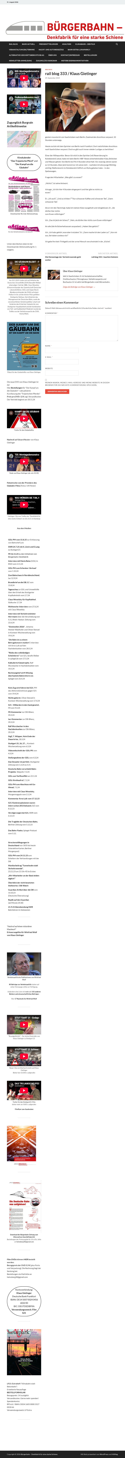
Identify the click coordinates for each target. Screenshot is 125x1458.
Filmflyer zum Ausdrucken (24, 1109)
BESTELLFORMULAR (16, 1392)
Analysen (66, 44)
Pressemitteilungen (48, 44)
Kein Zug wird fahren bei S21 (20, 688)
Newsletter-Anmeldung (20, 61)
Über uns (52, 55)
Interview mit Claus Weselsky (21, 791)
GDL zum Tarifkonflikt (17, 776)
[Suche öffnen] (117, 44)
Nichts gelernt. (14, 698)
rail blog (13, 44)
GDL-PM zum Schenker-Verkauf (22, 568)
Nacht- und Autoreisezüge (51, 50)
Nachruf (10, 439)
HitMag (115, 1454)
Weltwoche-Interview (18, 606)
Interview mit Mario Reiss (19, 561)
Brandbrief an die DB (17, 582)
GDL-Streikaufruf (16, 780)
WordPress (104, 1454)
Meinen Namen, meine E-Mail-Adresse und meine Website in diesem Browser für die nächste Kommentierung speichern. (77, 384)
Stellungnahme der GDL (18, 757)
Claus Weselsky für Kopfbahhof (22, 599)
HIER (26, 1259)
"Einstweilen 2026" (16, 626)
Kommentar (51, 313)
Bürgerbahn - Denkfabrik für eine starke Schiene (39, 1454)
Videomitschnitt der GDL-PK (20, 750)
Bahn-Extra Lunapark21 (79, 50)
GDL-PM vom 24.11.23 (18, 855)
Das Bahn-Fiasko (15, 830)
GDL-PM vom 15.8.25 (17, 539)
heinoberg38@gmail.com (25, 1242)
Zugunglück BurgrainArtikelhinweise (20, 124)
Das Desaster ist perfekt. (19, 762)
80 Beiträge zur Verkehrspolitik (20, 984)
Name (48, 346)
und (24, 162)
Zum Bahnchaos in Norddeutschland (23, 575)
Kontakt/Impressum (70, 55)
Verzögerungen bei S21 (18, 813)
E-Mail (49, 357)
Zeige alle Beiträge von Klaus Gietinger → (79, 287)
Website (49, 368)
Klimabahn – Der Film (85, 44)
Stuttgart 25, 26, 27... (17, 743)
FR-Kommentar (15, 712)
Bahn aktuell (28, 44)
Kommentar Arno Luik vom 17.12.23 (23, 798)
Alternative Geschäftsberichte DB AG (26, 55)
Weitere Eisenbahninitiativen (75, 61)
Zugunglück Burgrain (46, 61)
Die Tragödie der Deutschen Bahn (22, 821)
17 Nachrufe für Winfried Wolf (26, 999)
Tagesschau (13, 589)
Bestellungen (90, 55)
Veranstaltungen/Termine (22, 50)
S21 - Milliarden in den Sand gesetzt (23, 705)
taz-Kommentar (15, 719)
